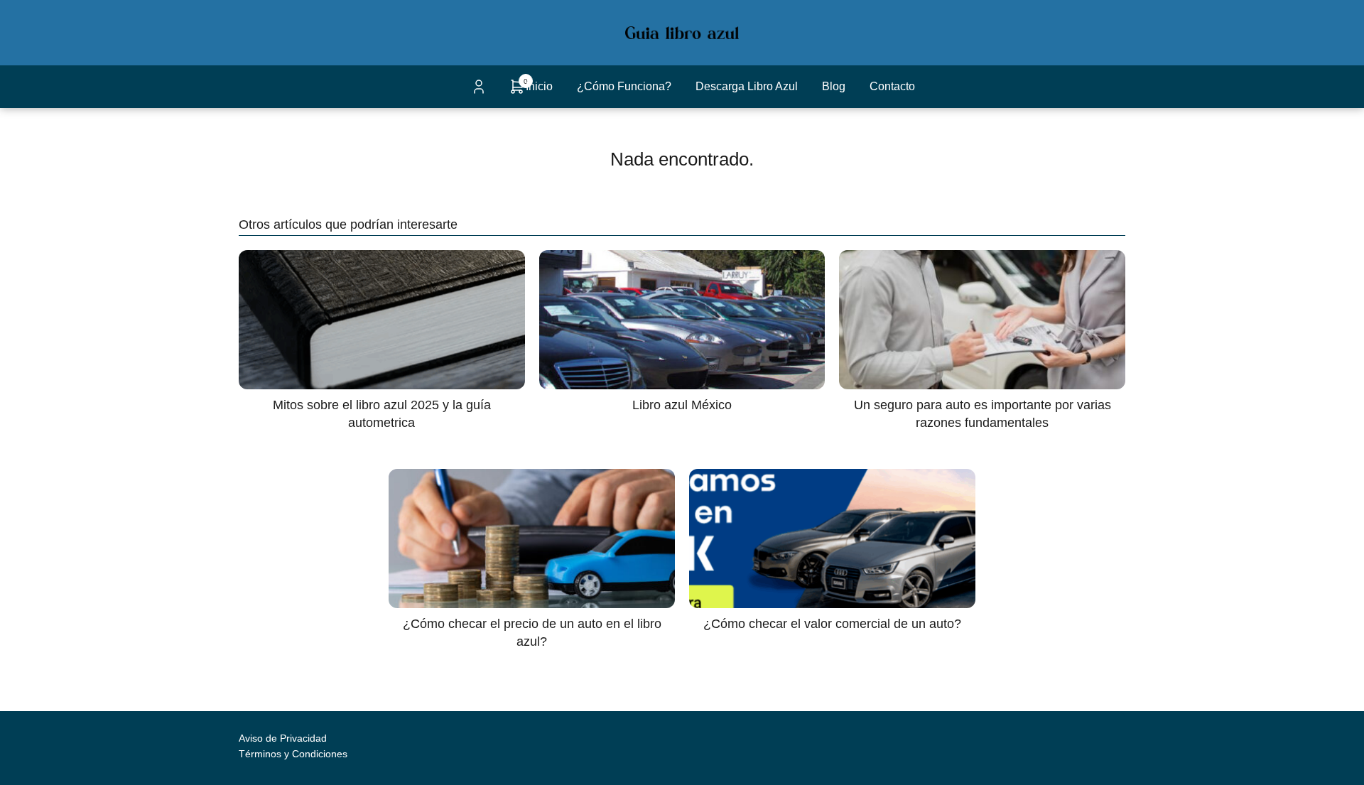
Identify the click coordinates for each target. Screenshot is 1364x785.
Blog (833, 86)
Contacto (892, 86)
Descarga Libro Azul (746, 86)
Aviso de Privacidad (283, 738)
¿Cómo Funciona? (624, 86)
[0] (517, 91)
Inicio (539, 86)
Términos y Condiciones (293, 753)
